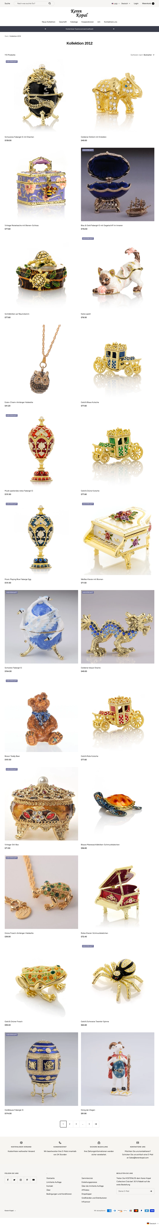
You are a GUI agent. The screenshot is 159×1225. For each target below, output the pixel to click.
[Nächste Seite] (96, 1124)
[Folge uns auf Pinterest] (27, 1180)
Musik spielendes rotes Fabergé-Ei (19, 491)
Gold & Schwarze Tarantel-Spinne (95, 1021)
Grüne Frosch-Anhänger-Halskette (19, 933)
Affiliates (85, 1190)
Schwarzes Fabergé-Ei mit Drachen (19, 137)
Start (6, 36)
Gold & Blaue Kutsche (90, 402)
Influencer (86, 1202)
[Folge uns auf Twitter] (14, 1180)
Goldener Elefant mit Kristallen (93, 137)
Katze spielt (86, 314)
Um (98, 22)
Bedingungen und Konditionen (59, 1194)
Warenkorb (148, 3)
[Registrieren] (151, 1191)
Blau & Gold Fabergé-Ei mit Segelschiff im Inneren (102, 225)
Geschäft (63, 22)
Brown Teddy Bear (12, 756)
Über (48, 1190)
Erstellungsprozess (89, 1182)
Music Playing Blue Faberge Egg (18, 579)
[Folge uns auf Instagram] (20, 1180)
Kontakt (49, 1186)
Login (136, 3)
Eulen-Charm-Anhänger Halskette (19, 402)
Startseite (50, 1178)
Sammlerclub (87, 1178)
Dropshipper (87, 1194)
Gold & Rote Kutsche (89, 756)
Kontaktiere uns (110, 22)
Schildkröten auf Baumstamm (17, 314)
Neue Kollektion (48, 22)
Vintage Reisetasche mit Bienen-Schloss (22, 225)
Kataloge (74, 22)
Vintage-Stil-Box (12, 845)
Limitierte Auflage (53, 1182)
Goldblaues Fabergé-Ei (14, 1110)
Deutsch (124, 3)
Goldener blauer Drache (91, 668)
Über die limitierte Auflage (93, 1186)
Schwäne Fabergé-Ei (13, 668)
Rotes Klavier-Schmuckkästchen (94, 933)
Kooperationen (87, 22)
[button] (153, 1223)
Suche (7, 3)
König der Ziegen (88, 1110)
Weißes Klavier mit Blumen (92, 579)
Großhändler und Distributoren (94, 1198)
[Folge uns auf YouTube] (33, 1180)
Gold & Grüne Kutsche (90, 491)
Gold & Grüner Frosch (13, 1021)
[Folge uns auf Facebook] (8, 1180)
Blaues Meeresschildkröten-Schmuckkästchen (100, 845)
